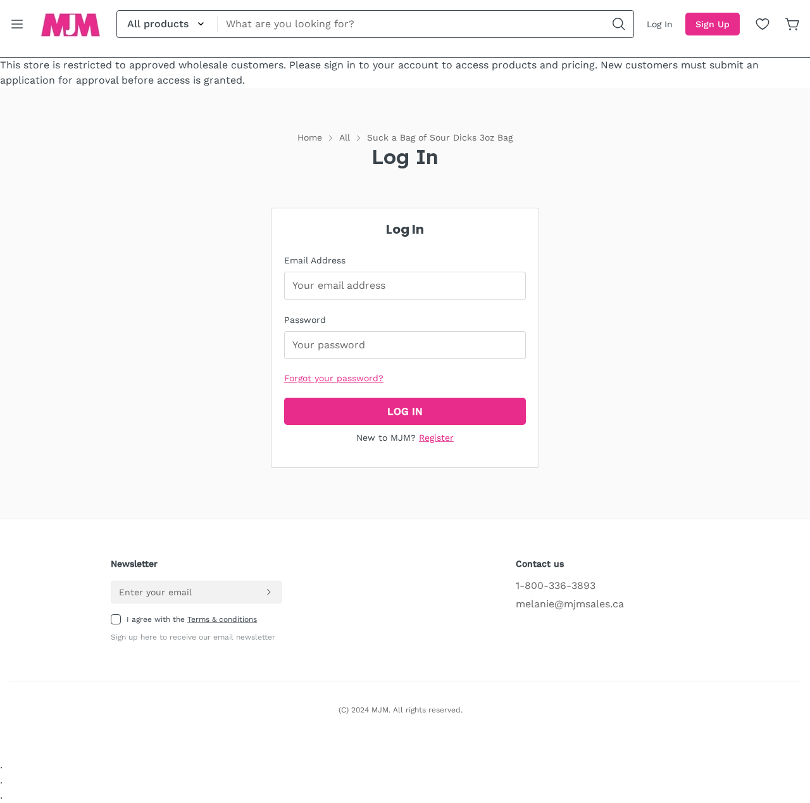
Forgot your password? (333, 378)
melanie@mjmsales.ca (570, 604)
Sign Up (712, 24)
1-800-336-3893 (555, 585)
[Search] (619, 24)
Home (309, 137)
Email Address (315, 260)
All (344, 137)
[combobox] (375, 24)
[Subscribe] (268, 592)
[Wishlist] (762, 24)
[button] (793, 24)
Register (436, 438)
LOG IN (405, 411)
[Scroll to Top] (785, 734)
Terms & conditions (222, 619)
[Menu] (17, 24)
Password (305, 320)
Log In (660, 24)
